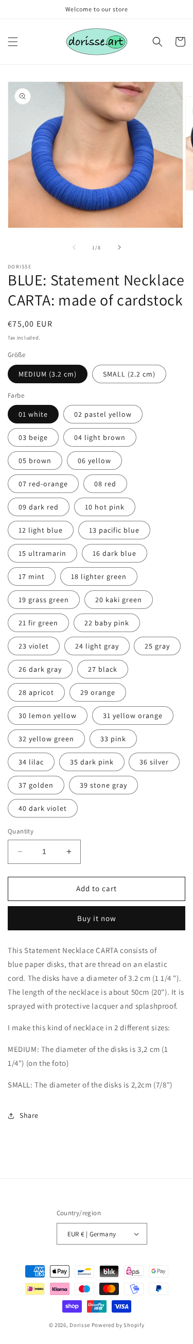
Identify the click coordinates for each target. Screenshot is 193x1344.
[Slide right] (119, 247)
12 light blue (41, 530)
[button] (13, 41)
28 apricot (36, 692)
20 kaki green (118, 599)
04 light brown (100, 437)
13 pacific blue (114, 530)
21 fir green (38, 622)
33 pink (113, 738)
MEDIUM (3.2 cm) (48, 374)
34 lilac (31, 762)
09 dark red (39, 507)
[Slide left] (74, 247)
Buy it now (96, 918)
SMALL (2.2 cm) (129, 374)
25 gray (157, 646)
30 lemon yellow (48, 715)
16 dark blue (114, 553)
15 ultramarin (42, 553)
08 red (105, 483)
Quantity (20, 831)
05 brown (35, 460)
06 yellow (94, 460)
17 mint (32, 576)
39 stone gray (103, 785)
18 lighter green (99, 576)
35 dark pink (92, 762)
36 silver (154, 762)
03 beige (33, 437)
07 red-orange (43, 483)
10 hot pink (105, 507)
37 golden (36, 785)
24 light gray (97, 646)
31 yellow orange (133, 715)
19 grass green (44, 599)
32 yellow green (46, 738)
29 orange (97, 692)
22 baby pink (106, 622)
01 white (33, 414)
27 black (102, 669)
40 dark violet (43, 808)
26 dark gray (40, 669)
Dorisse (79, 1325)
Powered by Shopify (118, 1325)
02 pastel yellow (103, 414)
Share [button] (29, 1115)
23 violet (34, 646)
